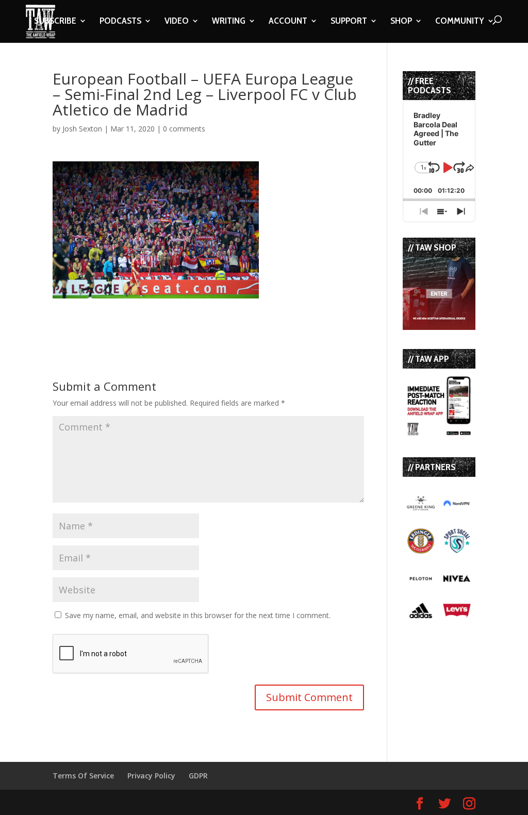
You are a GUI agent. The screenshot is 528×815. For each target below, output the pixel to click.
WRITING (228, 21)
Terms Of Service (83, 775)
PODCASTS (120, 21)
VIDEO (176, 21)
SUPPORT (349, 21)
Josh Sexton (82, 129)
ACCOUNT (288, 21)
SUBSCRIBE (55, 21)
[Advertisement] (173, 313)
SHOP (401, 21)
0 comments (184, 129)
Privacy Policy (151, 775)
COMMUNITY (459, 21)
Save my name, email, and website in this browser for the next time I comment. (198, 615)
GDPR (198, 775)
